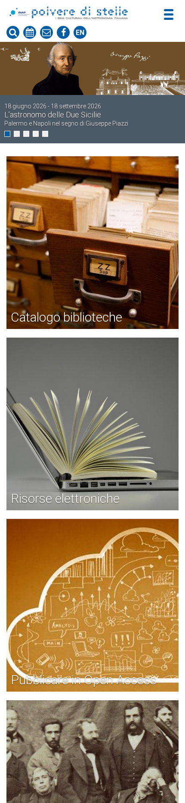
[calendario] (29, 32)
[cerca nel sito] (12, 32)
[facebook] (63, 32)
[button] (7, 134)
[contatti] (46, 32)
